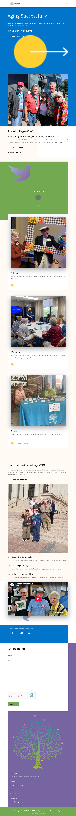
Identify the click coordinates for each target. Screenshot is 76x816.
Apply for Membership (17, 480)
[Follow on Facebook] (11, 802)
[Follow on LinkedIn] (22, 802)
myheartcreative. (39, 813)
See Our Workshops (26, 364)
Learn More (13, 147)
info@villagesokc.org (16, 785)
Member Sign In (14, 153)
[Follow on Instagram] (14, 802)
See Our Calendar (26, 285)
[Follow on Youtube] (18, 802)
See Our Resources (26, 443)
